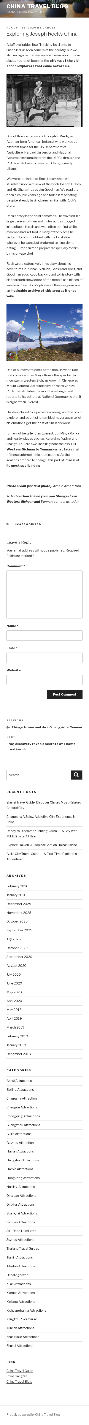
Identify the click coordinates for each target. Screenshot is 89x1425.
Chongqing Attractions (23, 1116)
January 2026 (16, 895)
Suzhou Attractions (20, 1240)
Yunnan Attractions (20, 1328)
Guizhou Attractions (20, 1143)
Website (13, 670)
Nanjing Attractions (20, 1187)
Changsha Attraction (21, 1098)
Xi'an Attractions (18, 1284)
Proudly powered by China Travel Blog (33, 1414)
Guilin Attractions (19, 1134)
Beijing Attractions (20, 1090)
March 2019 (15, 1027)
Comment (15, 566)
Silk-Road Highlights (21, 1231)
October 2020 (17, 948)
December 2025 (18, 904)
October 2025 (17, 921)
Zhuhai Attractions (19, 1346)
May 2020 (14, 992)
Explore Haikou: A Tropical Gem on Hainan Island (41, 845)
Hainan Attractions (20, 1151)
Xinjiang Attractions (20, 1302)
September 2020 (19, 957)
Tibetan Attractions (20, 1266)
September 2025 (19, 930)
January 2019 (16, 1045)
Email (11, 648)
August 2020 (16, 966)
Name (12, 626)
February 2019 (17, 1036)
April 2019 (14, 1019)
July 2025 (13, 939)
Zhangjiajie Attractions (22, 1337)
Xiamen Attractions (20, 1293)
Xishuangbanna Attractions (26, 1310)
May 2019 (14, 1010)
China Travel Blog (37, 6)
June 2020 (14, 983)
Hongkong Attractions (23, 1178)
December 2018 (18, 1054)
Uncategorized (27, 524)
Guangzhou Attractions (23, 1125)
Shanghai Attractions (21, 1213)
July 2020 (13, 974)
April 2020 (14, 1001)
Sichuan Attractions (20, 1222)
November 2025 (18, 913)
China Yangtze (16, 1376)
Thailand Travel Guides (22, 1249)
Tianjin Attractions (19, 1257)
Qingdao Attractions (21, 1196)
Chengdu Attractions (21, 1107)
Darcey (49, 27)
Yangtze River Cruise (21, 1319)
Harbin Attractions (19, 1169)
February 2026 (17, 886)
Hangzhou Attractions (22, 1160)
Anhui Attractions (19, 1081)
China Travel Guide (19, 1371)
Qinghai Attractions (20, 1204)
